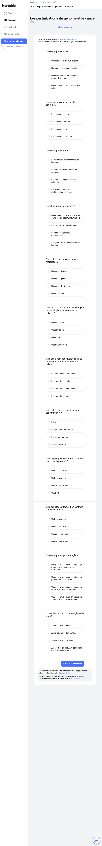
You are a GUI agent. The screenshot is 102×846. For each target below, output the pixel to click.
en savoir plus (65, 673)
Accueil (11, 13)
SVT (54, 2)
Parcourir (12, 20)
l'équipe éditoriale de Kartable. (66, 39)
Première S (45, 2)
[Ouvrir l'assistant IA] (96, 840)
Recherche (13, 27)
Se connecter (14, 34)
